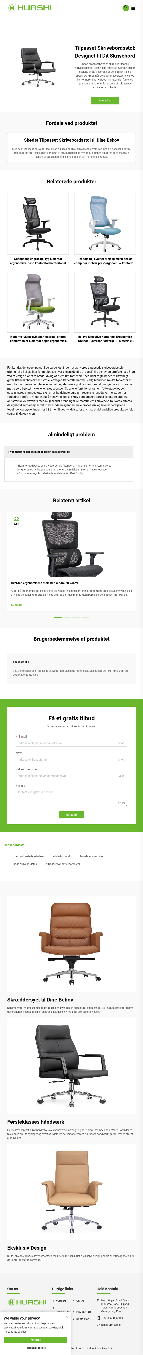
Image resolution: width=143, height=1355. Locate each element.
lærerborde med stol (91, 856)
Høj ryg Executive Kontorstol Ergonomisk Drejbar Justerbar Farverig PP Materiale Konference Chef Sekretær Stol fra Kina (105, 339)
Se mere (16, 604)
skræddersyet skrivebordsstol (63, 863)
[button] (58, 617)
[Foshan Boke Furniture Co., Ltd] (29, 8)
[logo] (26, 1302)
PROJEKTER (83, 1311)
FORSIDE (61, 1300)
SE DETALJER (38, 224)
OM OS (80, 1300)
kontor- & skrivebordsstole (28, 856)
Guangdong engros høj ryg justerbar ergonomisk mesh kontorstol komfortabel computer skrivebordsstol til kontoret (38, 261)
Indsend (71, 815)
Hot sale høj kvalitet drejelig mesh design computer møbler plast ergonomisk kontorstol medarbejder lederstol (105, 261)
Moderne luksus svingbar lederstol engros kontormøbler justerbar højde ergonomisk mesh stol (38, 339)
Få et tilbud (105, 100)
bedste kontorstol (62, 856)
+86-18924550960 (112, 1317)
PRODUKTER (62, 1311)
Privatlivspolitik (103, 1348)
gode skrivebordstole (25, 863)
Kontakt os (82, 1318)
